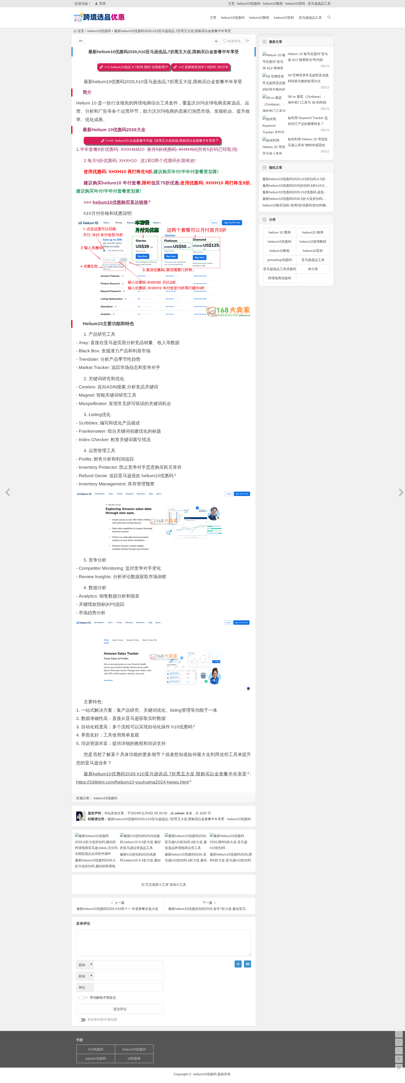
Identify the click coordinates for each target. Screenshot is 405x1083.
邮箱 (85, 976)
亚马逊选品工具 (319, 3)
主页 (231, 3)
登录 (102, 3)
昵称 (85, 965)
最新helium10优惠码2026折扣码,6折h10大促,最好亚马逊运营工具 (310, 185)
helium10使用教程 (313, 241)
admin (180, 813)
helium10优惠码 (248, 3)
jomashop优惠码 (279, 260)
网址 (82, 987)
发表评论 (234, 41)
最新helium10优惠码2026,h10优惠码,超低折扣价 (298, 192)
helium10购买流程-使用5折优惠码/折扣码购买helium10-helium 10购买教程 (317, 205)
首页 (81, 31)
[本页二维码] (399, 1067)
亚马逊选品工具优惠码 (279, 269)
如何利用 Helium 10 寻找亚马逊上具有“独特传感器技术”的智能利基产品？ (308, 145)
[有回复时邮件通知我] (82, 1020)
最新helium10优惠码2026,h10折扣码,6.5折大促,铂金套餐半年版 (309, 179)
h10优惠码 (181, 726)
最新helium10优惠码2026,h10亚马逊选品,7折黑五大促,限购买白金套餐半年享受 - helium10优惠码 (179, 819)
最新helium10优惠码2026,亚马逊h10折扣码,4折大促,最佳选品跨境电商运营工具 (186, 860)
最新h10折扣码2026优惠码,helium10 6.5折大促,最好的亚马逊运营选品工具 (140, 860)
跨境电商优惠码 (279, 278)
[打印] (216, 41)
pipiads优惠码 (96, 1058)
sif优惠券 (134, 1058)
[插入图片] (247, 964)
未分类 (313, 269)
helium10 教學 (312, 232)
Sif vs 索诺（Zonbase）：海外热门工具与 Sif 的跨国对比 (307, 102)
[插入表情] (238, 964)
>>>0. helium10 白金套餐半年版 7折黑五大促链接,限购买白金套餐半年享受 (160, 140)
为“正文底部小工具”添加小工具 (163, 884)
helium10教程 (273, 3)
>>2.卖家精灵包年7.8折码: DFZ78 (203, 67)
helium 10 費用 (280, 232)
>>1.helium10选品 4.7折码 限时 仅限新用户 (136, 67)
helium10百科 (295, 3)
